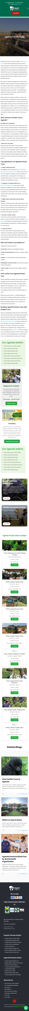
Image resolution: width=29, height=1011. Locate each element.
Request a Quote (11, 403)
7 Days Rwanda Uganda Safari (12, 940)
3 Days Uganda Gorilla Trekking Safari (12, 360)
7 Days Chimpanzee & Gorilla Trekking (12, 346)
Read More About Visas (12, 441)
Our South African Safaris (11, 991)
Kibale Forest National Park (7, 185)
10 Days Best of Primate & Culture (13, 942)
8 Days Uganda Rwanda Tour (12, 961)
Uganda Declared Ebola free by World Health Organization (14, 859)
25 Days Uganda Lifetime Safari (11, 353)
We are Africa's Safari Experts (12, 983)
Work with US (8, 989)
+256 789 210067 (15, 399)
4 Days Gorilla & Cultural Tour (12, 952)
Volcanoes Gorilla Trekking (11, 964)
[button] (26, 1008)
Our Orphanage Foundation (11, 985)
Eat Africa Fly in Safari (10, 970)
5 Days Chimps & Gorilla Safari (12, 938)
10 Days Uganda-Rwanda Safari (11, 351)
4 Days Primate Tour (10, 946)
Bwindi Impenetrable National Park (8, 171)
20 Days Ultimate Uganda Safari (11, 348)
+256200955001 (19, 2)
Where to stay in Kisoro (12, 820)
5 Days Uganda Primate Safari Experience (13, 358)
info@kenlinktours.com (15, 4)
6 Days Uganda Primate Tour (12, 948)
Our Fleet (7, 995)
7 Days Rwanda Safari (10, 968)
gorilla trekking (21, 169)
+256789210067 (10, 2)
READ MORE (6, 498)
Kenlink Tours (15, 329)
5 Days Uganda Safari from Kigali (13, 974)
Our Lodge (7, 997)
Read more (24, 794)
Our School (7, 987)
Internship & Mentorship (11, 993)
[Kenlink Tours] (14, 8)
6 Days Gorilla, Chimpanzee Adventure (12, 355)
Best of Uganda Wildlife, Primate (12, 950)
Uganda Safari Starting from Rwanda (13, 963)
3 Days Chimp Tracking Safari (12, 944)
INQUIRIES (16, 13)
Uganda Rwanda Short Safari (12, 972)
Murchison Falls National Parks (8, 321)
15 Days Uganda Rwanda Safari (12, 966)
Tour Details (14, 565)
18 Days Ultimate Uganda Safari (11, 363)
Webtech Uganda (19, 1006)
